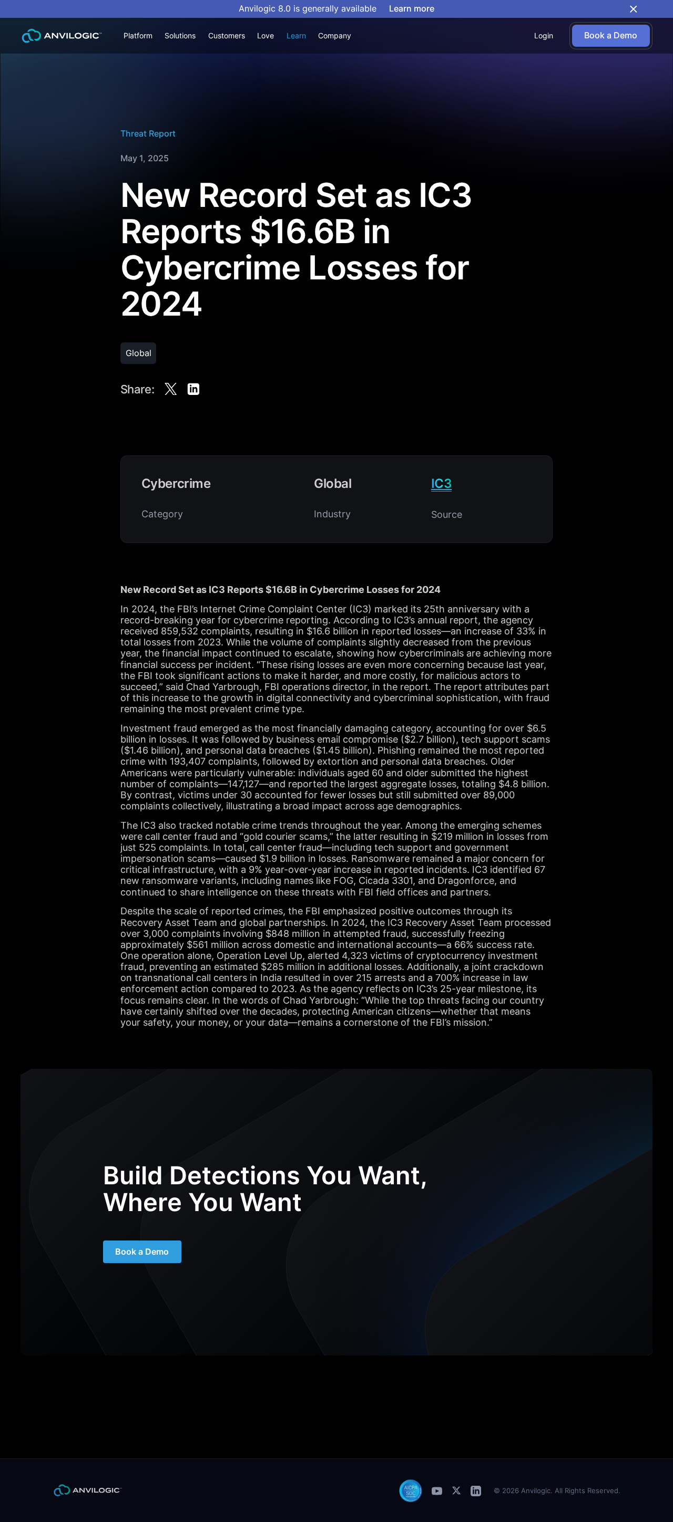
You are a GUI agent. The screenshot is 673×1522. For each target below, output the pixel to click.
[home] (62, 36)
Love (265, 36)
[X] (456, 1490)
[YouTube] (437, 1490)
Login (543, 36)
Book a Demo (142, 1252)
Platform (138, 36)
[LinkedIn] (476, 1490)
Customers (226, 36)
